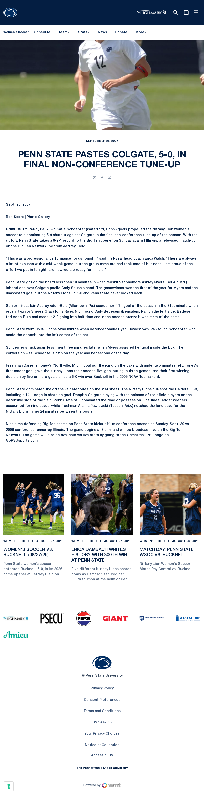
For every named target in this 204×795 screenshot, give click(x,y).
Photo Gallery (38, 217)
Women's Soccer (18, 541)
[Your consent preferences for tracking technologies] (8, 786)
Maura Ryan (116, 329)
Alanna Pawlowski (93, 406)
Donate (121, 33)
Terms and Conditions (102, 711)
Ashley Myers (153, 282)
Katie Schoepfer (71, 229)
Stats (82, 32)
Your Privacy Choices (102, 733)
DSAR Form (102, 722)
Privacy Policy (102, 688)
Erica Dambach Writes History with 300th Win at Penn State (99, 555)
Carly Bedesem (107, 311)
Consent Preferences (102, 700)
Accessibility (102, 755)
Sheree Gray (41, 311)
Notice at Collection (102, 745)
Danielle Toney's (38, 365)
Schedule (42, 32)
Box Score (15, 217)
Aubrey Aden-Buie (52, 306)
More (139, 32)
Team (62, 32)
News (102, 32)
